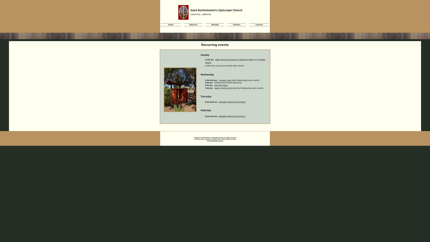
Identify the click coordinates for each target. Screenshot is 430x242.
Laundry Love (225, 80)
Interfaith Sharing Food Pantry (232, 102)
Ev (215, 85)
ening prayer (222, 85)
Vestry (217, 88)
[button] (193, 24)
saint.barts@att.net (217, 141)
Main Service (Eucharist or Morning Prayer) (234, 60)
